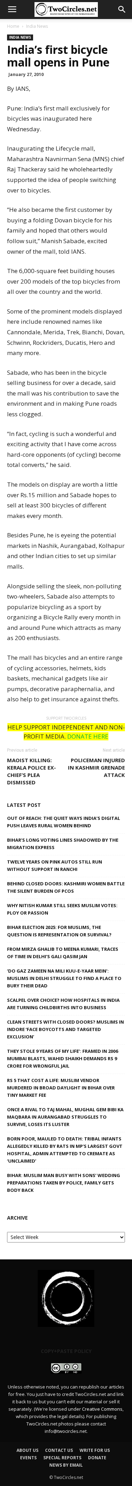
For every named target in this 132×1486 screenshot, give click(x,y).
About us (27, 1450)
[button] (122, 9)
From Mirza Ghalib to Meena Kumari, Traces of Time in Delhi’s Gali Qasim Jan (62, 953)
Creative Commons (102, 1409)
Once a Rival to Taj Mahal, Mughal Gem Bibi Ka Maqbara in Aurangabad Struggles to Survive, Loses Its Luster (65, 1116)
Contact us (59, 1450)
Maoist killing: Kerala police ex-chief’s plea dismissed (31, 771)
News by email (66, 1465)
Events (28, 1458)
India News (37, 26)
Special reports (62, 1458)
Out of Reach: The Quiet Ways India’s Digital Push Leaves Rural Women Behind (63, 822)
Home (13, 26)
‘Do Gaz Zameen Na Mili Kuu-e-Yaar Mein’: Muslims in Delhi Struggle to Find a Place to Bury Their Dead (64, 978)
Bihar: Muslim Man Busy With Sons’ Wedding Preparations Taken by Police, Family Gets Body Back (63, 1182)
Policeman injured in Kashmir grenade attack (96, 767)
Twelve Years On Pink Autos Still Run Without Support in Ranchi (54, 865)
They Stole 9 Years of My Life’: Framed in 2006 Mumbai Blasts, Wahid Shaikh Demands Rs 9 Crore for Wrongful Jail (62, 1058)
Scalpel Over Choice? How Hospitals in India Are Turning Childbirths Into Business (63, 1004)
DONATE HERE (87, 736)
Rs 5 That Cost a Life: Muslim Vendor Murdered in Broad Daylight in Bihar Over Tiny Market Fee (61, 1087)
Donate (97, 1458)
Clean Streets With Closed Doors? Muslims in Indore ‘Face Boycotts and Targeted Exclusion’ (65, 1029)
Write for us (95, 1450)
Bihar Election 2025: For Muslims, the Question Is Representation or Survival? (59, 931)
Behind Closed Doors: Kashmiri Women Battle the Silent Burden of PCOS (66, 887)
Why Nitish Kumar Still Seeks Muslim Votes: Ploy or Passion (62, 909)
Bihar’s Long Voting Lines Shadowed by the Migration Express (62, 844)
